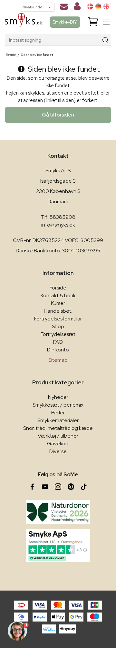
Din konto (58, 349)
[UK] (106, 6)
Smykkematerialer (58, 420)
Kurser (58, 303)
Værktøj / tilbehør (58, 435)
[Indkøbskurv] (93, 22)
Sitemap (58, 360)
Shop (58, 326)
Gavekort (58, 443)
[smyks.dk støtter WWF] (58, 512)
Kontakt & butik (58, 295)
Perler (58, 412)
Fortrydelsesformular (58, 318)
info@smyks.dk (58, 224)
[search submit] (106, 40)
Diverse (58, 451)
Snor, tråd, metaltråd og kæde (58, 428)
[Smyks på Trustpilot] (58, 545)
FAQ (58, 342)
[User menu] (77, 7)
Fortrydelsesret (58, 334)
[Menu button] (106, 22)
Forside (58, 287)
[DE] (98, 6)
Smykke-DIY (65, 22)
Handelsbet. (58, 311)
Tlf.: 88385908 (58, 217)
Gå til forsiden (58, 114)
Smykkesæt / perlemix (58, 404)
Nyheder (58, 397)
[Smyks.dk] (23, 22)
